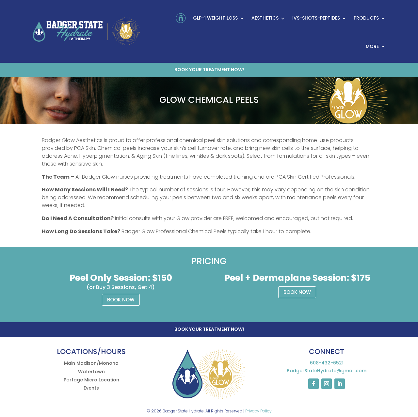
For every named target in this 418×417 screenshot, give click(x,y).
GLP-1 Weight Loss (215, 18)
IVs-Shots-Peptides (316, 18)
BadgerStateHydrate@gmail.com (326, 370)
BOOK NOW (121, 299)
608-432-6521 (327, 363)
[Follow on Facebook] (313, 383)
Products (366, 18)
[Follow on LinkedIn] (339, 383)
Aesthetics (265, 18)
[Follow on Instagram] (326, 383)
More (372, 46)
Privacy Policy (258, 411)
